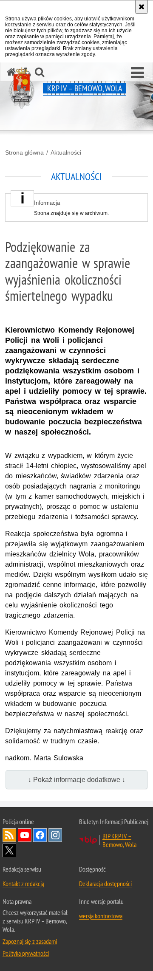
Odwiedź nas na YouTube (24, 835)
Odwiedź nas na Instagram (55, 835)
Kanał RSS (9, 835)
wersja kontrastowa (100, 916)
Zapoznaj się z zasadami (30, 941)
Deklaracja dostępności (105, 883)
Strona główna (24, 152)
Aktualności (66, 152)
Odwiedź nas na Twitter (9, 850)
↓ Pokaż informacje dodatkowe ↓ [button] (76, 779)
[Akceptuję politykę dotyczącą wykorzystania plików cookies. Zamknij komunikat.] (141, 7)
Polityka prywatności (26, 953)
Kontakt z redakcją (23, 883)
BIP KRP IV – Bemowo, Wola (119, 840)
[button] (137, 73)
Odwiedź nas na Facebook (40, 835)
